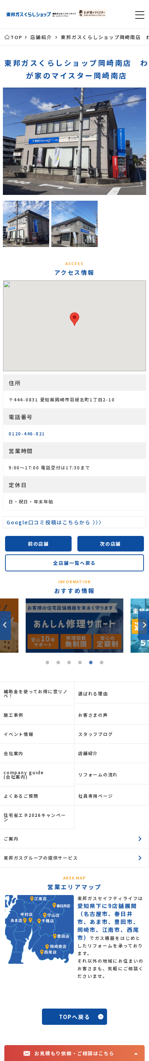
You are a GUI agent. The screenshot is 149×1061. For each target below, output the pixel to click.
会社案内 (14, 753)
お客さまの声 (93, 715)
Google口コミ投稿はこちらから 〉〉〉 (56, 522)
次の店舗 (110, 543)
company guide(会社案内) (24, 774)
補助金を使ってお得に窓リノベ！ (36, 693)
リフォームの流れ (98, 774)
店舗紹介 (88, 753)
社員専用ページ (95, 796)
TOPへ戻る (74, 1016)
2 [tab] (58, 663)
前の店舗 (38, 543)
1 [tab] (47, 663)
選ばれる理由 (93, 693)
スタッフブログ (95, 734)
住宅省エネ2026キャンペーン (35, 817)
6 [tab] (101, 663)
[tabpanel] (75, 625)
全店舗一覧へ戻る (74, 562)
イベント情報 (19, 734)
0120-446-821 (27, 433)
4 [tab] (80, 663)
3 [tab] (69, 663)
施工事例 (14, 715)
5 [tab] (90, 663)
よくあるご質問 (21, 796)
